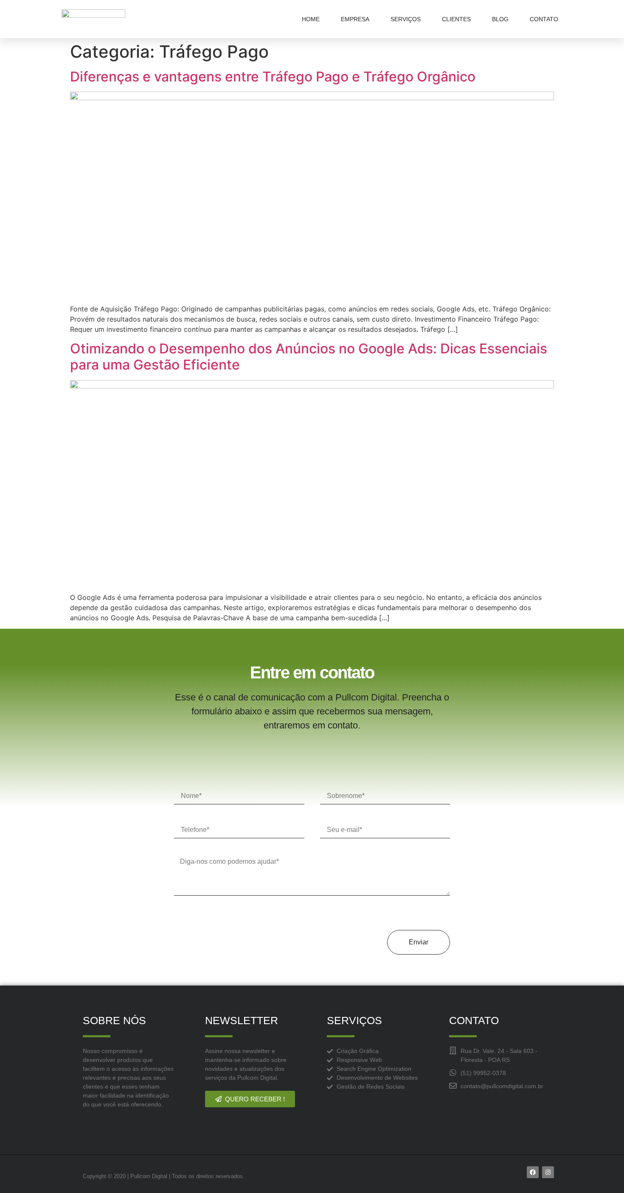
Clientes (456, 19)
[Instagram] (548, 1172)
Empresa (355, 19)
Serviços (406, 19)
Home (311, 19)
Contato (544, 19)
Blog (500, 19)
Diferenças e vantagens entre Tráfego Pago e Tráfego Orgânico (272, 76)
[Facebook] (533, 1172)
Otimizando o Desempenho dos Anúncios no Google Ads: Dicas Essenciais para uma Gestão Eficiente (308, 356)
